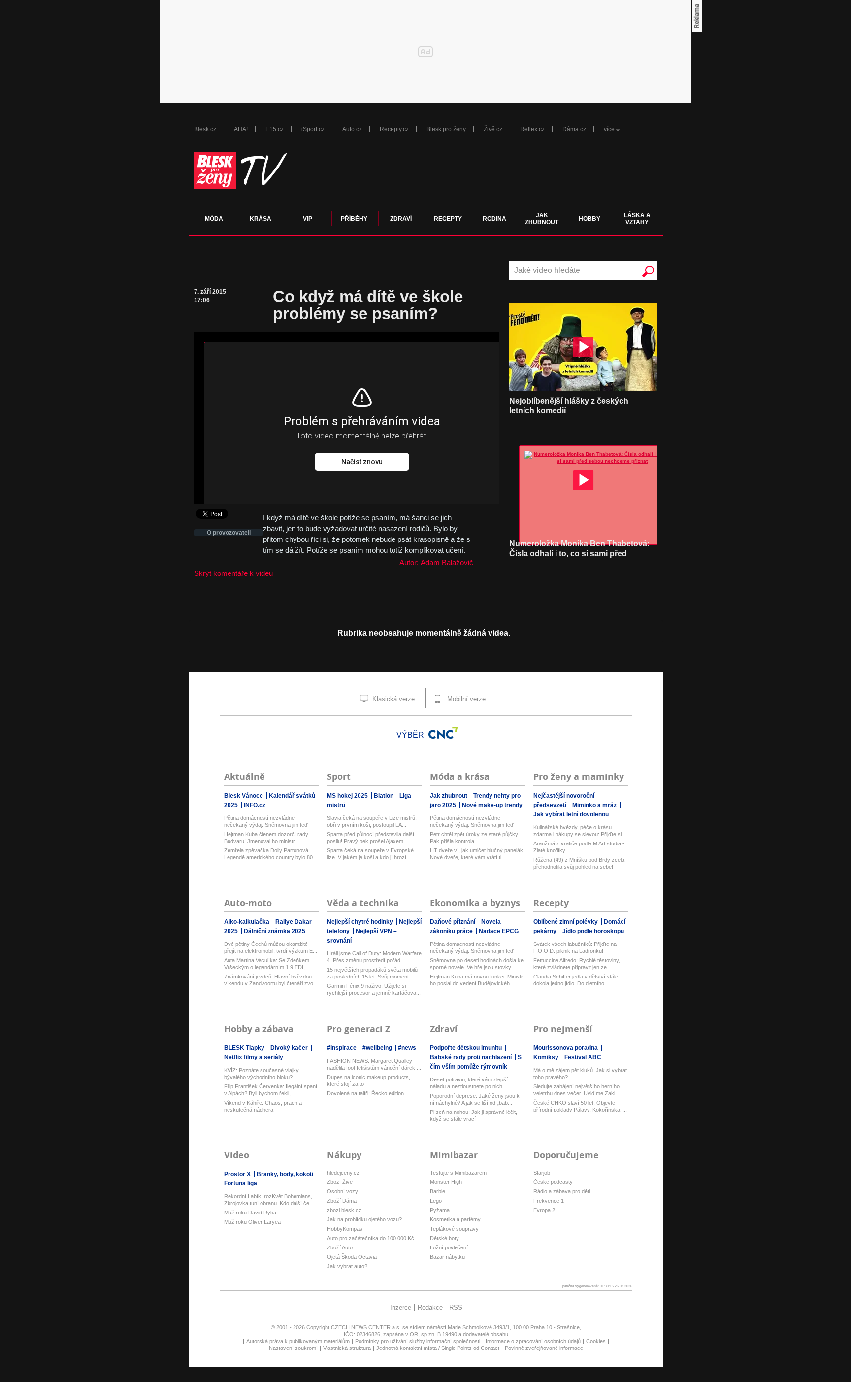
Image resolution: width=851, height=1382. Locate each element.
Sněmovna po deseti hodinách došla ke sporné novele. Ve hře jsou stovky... (477, 963)
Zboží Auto (340, 1247)
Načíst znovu (362, 462)
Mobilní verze (465, 699)
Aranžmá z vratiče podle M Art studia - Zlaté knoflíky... (578, 847)
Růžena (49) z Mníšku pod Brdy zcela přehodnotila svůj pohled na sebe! (578, 863)
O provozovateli (229, 532)
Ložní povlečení (449, 1247)
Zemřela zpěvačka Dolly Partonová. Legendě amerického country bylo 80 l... (268, 854)
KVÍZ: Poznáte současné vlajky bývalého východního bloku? (261, 1073)
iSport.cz (313, 129)
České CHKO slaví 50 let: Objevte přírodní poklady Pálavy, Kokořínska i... (580, 1106)
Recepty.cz (394, 129)
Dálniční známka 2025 (274, 931)
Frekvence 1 (548, 1201)
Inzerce (400, 1307)
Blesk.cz (205, 129)
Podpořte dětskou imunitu (466, 1048)
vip (307, 218)
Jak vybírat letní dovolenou (571, 814)
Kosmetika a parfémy (455, 1219)
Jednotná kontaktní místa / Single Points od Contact (437, 1348)
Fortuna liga (240, 1183)
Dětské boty (444, 1238)
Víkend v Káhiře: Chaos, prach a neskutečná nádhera (263, 1106)
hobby (589, 218)
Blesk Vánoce (244, 795)
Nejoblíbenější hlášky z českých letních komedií (568, 406)
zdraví (401, 218)
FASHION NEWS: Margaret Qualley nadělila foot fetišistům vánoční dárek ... (374, 1064)
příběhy (354, 218)
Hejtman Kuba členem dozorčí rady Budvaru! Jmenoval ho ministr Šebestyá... (266, 837)
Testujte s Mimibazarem (458, 1173)
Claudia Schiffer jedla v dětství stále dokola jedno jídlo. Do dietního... (575, 980)
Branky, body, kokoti (286, 1174)
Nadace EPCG (499, 931)
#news (407, 1048)
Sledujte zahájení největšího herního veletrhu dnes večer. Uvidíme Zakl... (576, 1089)
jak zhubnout (541, 219)
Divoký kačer (289, 1048)
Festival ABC (582, 1057)
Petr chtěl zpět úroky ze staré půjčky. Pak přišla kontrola (474, 837)
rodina (494, 218)
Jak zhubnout (449, 795)
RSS (455, 1307)
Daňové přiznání (453, 921)
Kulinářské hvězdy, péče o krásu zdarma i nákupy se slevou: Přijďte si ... (580, 830)
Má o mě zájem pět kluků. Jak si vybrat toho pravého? (580, 1073)
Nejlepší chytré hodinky (360, 921)
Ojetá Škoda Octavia (352, 1257)
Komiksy (546, 1057)
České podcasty (553, 1182)
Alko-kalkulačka (247, 921)
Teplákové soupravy (454, 1229)
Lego (436, 1201)
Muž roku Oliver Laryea (252, 1222)
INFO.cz (254, 805)
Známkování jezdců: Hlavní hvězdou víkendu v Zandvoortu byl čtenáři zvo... (271, 980)
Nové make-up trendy (492, 805)
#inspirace (342, 1048)
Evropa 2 (544, 1210)
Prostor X (238, 1174)
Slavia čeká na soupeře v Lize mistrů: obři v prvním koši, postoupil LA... (372, 821)
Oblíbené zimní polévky (566, 921)
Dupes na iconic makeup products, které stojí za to (368, 1080)
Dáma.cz (574, 129)
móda (214, 218)
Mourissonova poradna (566, 1048)
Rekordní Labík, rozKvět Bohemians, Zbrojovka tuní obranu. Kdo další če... (269, 1199)
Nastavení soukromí (293, 1348)
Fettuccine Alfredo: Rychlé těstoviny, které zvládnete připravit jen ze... (576, 963)
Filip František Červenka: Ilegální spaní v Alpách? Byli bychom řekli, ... (270, 1089)
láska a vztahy (637, 219)
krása (260, 218)
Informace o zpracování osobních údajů (533, 1341)
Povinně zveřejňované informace (544, 1348)
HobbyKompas (344, 1229)
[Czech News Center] (443, 733)
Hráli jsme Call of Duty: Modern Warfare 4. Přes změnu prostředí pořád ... (374, 956)
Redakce (430, 1307)
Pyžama (440, 1210)
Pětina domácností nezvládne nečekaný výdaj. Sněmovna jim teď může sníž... (266, 821)
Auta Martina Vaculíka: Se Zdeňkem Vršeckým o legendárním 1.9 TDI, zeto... (266, 964)
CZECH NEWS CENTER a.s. (366, 1327)
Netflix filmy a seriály (253, 1057)
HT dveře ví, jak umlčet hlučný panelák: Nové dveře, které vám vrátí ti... (477, 853)
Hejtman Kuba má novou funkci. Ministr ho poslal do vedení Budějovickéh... (476, 980)
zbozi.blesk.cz (344, 1210)
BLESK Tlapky (245, 1048)
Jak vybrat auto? (347, 1266)
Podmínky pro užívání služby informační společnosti (417, 1341)
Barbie (437, 1191)
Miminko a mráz (595, 805)
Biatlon (384, 795)
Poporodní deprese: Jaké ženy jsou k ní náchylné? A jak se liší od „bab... (475, 1099)
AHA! (241, 129)
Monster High (446, 1182)
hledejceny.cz (343, 1173)
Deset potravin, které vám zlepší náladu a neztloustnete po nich (469, 1083)
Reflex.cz (532, 129)
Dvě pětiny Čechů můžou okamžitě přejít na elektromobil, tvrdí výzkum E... (270, 947)
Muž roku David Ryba (250, 1212)
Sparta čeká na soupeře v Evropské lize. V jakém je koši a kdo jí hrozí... (370, 853)
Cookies (596, 1341)
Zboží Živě (340, 1182)
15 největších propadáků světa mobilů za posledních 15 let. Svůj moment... (372, 973)
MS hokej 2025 (348, 795)
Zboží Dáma (342, 1201)
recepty (448, 218)
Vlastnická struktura (347, 1348)
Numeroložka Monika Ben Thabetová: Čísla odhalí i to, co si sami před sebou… (579, 553)
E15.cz (274, 129)
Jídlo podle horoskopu (593, 931)
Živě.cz (493, 129)
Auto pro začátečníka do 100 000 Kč (370, 1238)
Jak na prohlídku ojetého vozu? (364, 1219)
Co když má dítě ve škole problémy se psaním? (368, 305)
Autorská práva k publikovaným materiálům (298, 1341)
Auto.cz (352, 129)
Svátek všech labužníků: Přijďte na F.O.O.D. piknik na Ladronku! (575, 947)
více (609, 129)
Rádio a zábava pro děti (561, 1191)
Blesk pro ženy (446, 129)
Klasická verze (392, 699)
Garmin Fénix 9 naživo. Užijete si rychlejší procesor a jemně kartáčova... (374, 989)
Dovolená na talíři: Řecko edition (365, 1093)
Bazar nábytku (447, 1257)
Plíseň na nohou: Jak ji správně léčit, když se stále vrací (473, 1115)
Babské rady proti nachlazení (471, 1057)
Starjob (541, 1173)
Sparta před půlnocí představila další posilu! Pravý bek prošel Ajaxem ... (370, 837)
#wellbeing (377, 1048)
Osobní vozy (342, 1191)
